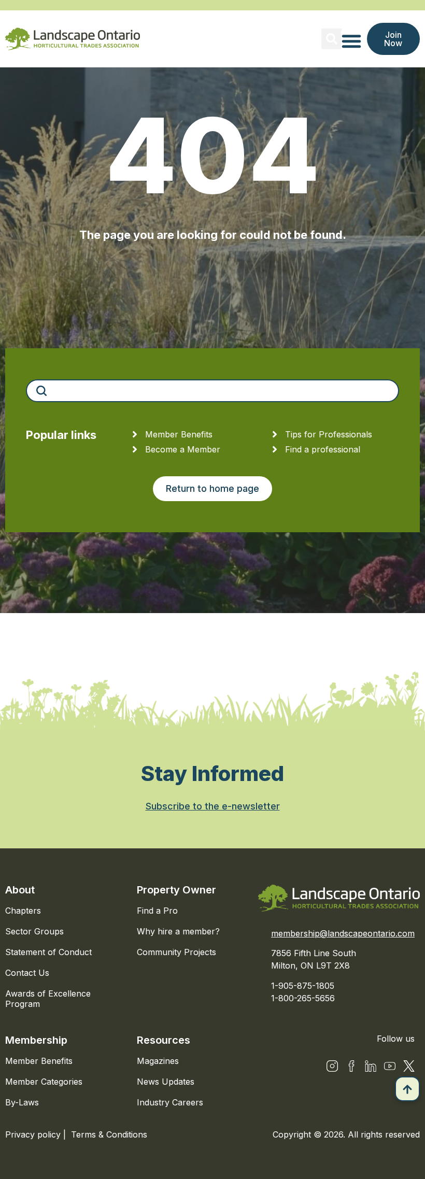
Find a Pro (157, 910)
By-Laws (22, 1102)
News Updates (165, 1081)
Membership (36, 1040)
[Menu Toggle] (351, 41)
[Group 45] (409, 1066)
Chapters (23, 910)
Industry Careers (170, 1102)
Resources (163, 1040)
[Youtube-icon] (389, 1066)
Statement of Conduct (48, 952)
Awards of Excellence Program (48, 998)
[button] (331, 39)
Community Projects (176, 952)
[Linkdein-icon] (370, 1066)
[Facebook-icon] (351, 1066)
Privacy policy (34, 1134)
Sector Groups (34, 931)
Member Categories (43, 1081)
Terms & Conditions (109, 1134)
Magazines (158, 1061)
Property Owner (176, 890)
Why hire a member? (178, 931)
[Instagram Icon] (332, 1066)
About (20, 890)
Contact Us (27, 973)
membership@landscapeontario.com (343, 933)
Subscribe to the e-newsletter (213, 806)
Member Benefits (39, 1061)
